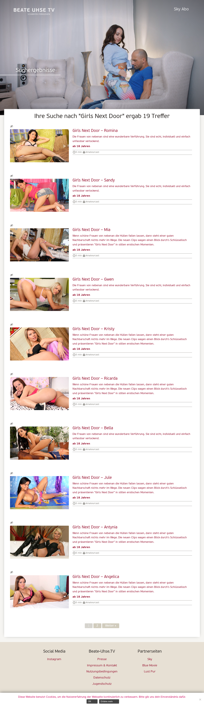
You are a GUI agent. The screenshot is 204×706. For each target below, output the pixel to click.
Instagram (54, 659)
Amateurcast (92, 152)
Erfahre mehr (107, 701)
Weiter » (110, 625)
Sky (149, 659)
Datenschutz (101, 677)
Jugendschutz (102, 684)
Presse (102, 659)
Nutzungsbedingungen (101, 671)
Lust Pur (150, 671)
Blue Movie (149, 665)
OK (89, 701)
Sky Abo (181, 9)
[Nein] (200, 699)
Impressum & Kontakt (102, 665)
